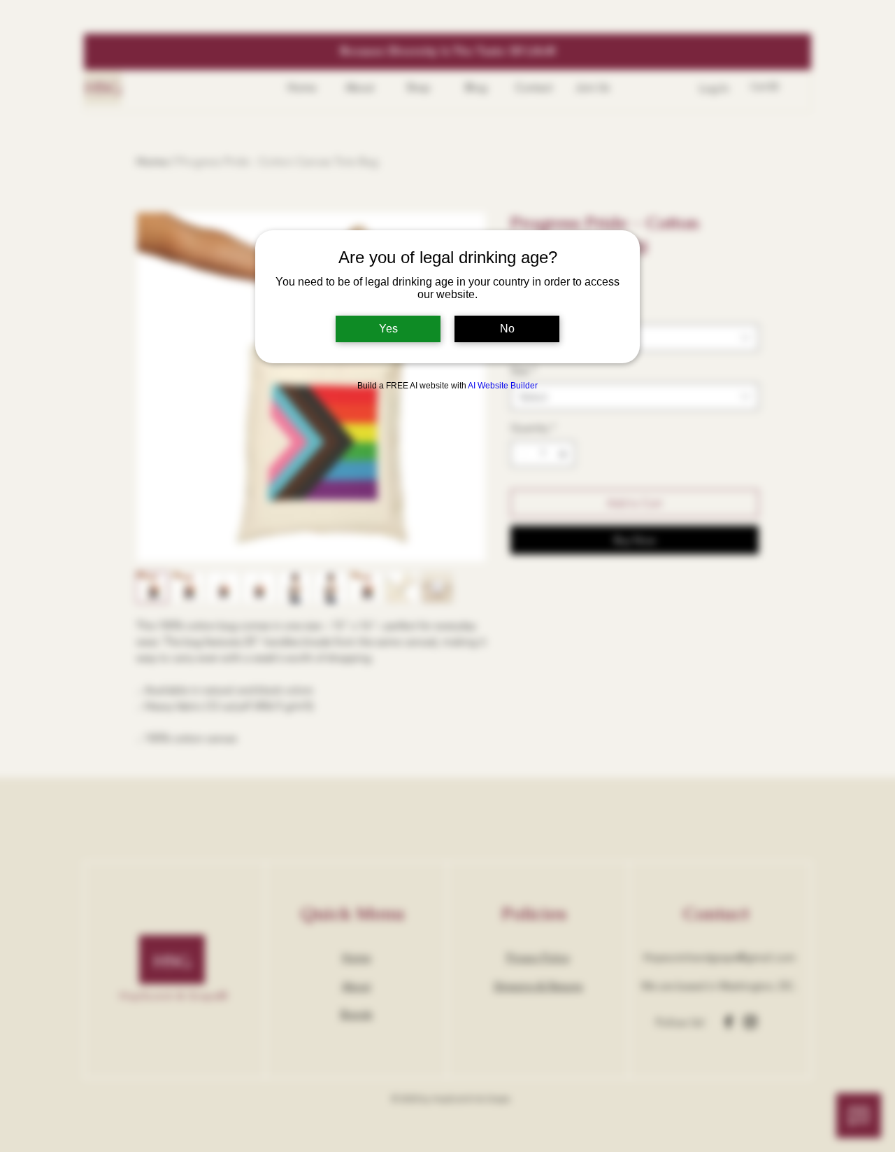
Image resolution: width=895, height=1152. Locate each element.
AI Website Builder (503, 386)
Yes (388, 329)
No (507, 329)
